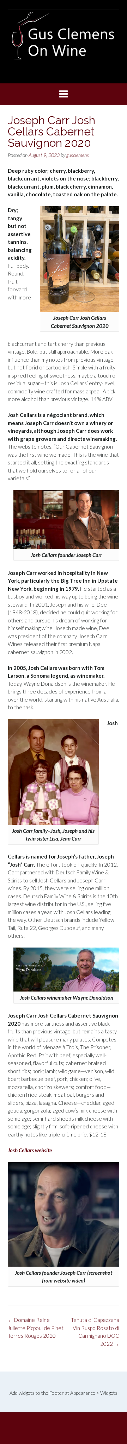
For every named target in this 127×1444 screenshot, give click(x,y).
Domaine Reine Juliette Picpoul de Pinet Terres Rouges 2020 (36, 1328)
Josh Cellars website (30, 1150)
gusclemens (77, 155)
